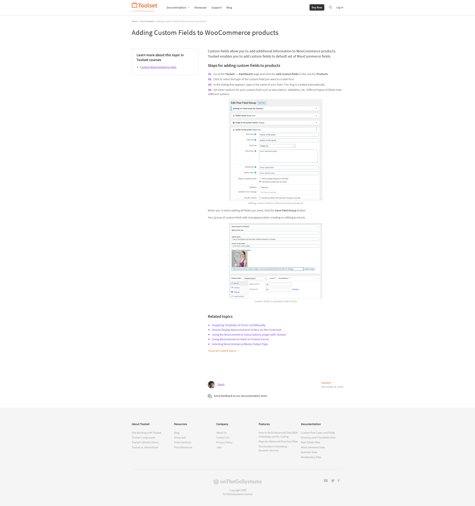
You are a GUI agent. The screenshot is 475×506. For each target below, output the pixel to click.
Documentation (176, 7)
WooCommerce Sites (313, 447)
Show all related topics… (223, 350)
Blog (229, 7)
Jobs (219, 447)
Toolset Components (143, 437)
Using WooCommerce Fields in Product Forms (240, 339)
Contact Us (222, 437)
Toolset (144, 7)
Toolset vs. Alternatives (145, 447)
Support (216, 7)
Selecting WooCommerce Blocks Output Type (240, 344)
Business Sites (309, 452)
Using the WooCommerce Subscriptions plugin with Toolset (249, 334)
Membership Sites (311, 457)
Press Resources (183, 447)
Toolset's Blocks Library (145, 442)
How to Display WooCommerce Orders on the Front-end (246, 330)
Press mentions (182, 442)
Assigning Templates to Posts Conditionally (238, 325)
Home (135, 21)
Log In (339, 7)
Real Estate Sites (310, 442)
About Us (221, 432)
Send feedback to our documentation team (240, 396)
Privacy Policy (224, 442)
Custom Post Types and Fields (318, 432)
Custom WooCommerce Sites (158, 67)
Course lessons (147, 21)
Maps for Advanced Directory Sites (278, 441)
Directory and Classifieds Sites (318, 437)
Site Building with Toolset (146, 432)
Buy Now (317, 7)
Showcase (200, 7)
